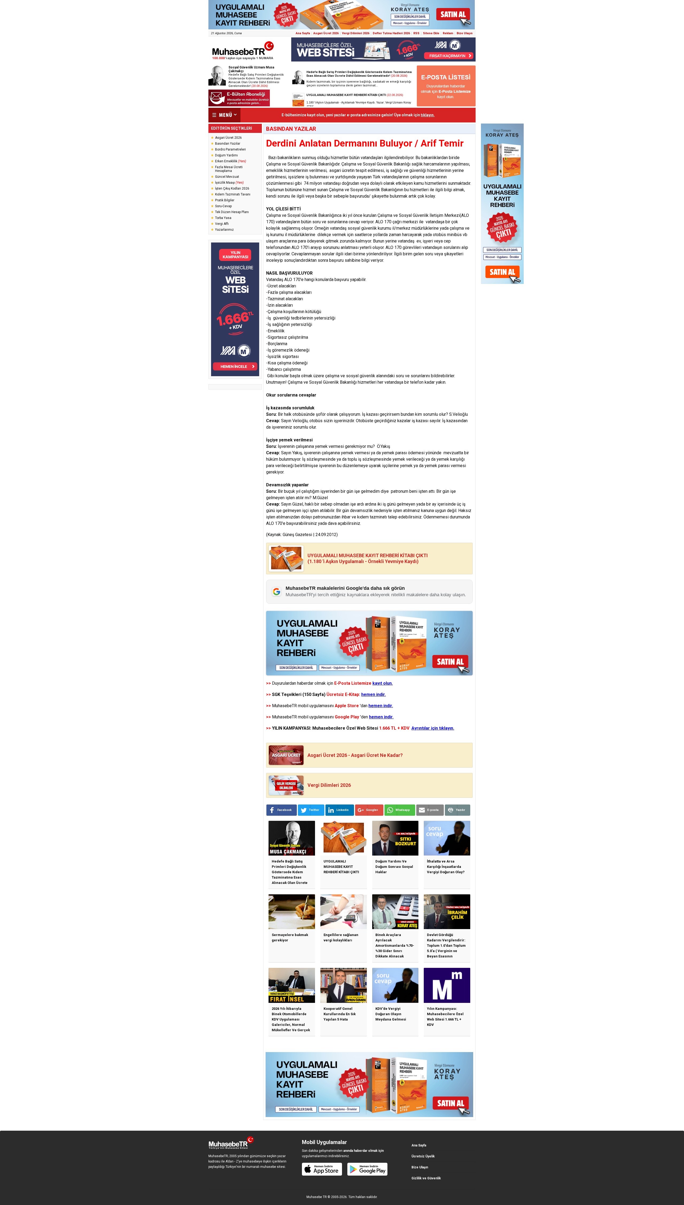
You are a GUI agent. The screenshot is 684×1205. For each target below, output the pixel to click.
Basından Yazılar (227, 143)
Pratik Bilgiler (224, 200)
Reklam (448, 33)
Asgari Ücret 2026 (326, 33)
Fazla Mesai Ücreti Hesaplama (229, 169)
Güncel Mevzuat (227, 177)
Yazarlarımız (224, 230)
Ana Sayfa (303, 33)
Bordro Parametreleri (230, 149)
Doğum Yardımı (226, 155)
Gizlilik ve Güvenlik (426, 1178)
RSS (416, 33)
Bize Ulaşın (465, 33)
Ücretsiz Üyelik (423, 1156)
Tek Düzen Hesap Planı (232, 212)
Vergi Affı (222, 224)
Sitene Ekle (431, 33)
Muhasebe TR (316, 1197)
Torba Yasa (223, 218)
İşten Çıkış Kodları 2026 (232, 188)
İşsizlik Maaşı (229, 182)
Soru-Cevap (223, 206)
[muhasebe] (243, 59)
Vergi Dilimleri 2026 (355, 33)
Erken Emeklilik (230, 161)
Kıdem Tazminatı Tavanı (232, 194)
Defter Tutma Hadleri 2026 (391, 33)
